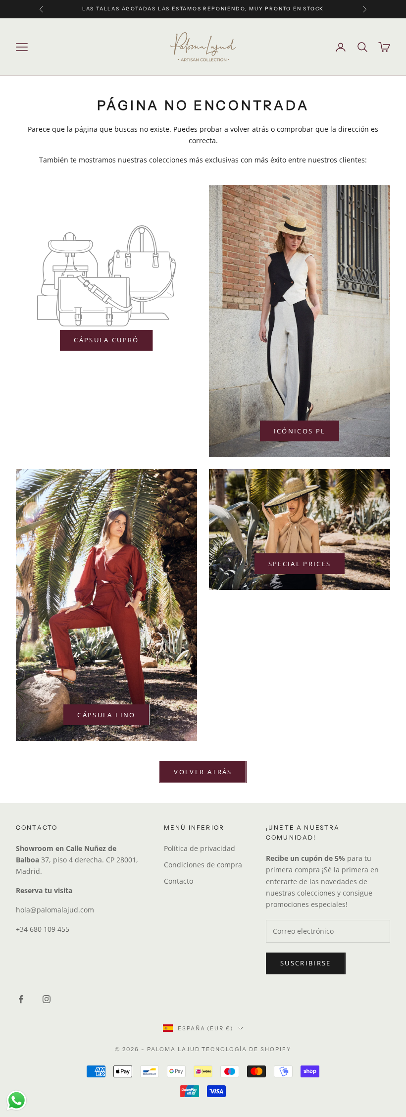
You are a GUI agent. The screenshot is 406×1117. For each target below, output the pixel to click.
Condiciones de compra (203, 864)
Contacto (178, 881)
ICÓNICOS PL (300, 430)
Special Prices (299, 563)
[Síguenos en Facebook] (21, 999)
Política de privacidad (199, 848)
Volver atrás (203, 771)
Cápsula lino (106, 714)
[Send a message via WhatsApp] (16, 1100)
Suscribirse (305, 962)
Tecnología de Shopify (246, 1049)
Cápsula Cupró (106, 339)
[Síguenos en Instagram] (46, 999)
